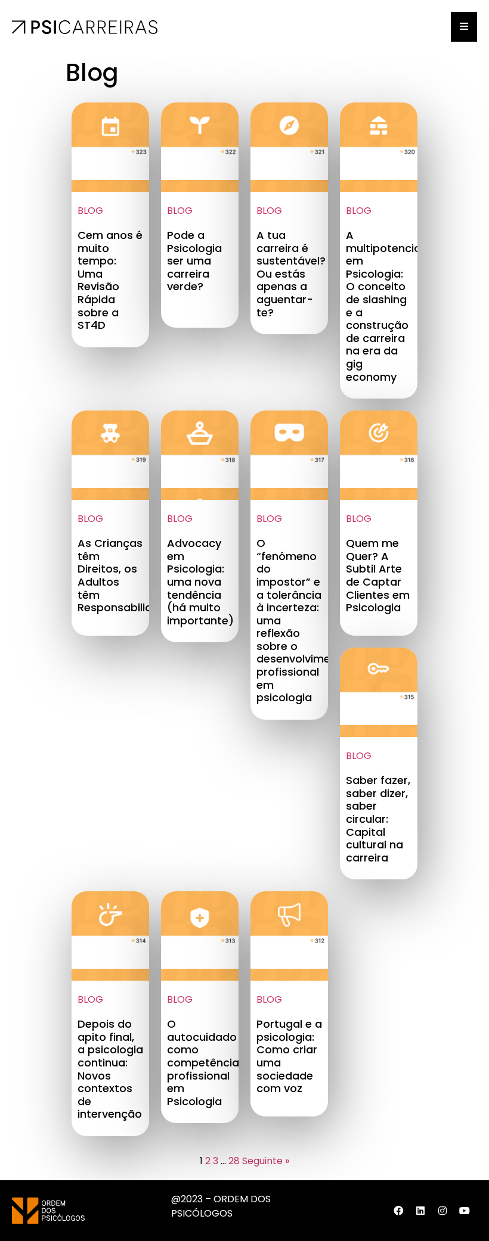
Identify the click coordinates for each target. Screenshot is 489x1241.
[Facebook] (398, 1210)
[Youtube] (464, 1210)
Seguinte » (265, 1161)
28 (234, 1161)
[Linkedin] (420, 1210)
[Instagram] (442, 1210)
